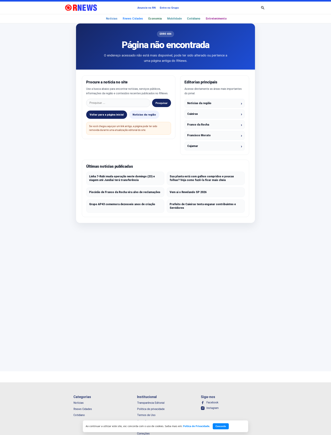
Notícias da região (144, 114)
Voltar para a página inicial (107, 114)
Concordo (220, 426)
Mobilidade (174, 18)
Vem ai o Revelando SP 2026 (188, 192)
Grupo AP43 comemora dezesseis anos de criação (122, 204)
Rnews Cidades (133, 18)
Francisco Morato (199, 135)
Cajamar (192, 146)
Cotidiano (193, 18)
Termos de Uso (146, 415)
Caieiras (192, 114)
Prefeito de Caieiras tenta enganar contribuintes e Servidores (203, 206)
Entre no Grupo (169, 7)
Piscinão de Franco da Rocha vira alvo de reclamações (124, 192)
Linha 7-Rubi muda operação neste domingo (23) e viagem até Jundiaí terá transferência (122, 178)
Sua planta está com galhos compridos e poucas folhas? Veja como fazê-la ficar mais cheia (202, 178)
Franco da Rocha (198, 124)
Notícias (112, 18)
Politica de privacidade (151, 408)
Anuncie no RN (146, 7)
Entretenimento (216, 18)
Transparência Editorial (150, 402)
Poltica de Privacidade (196, 426)
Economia (155, 18)
